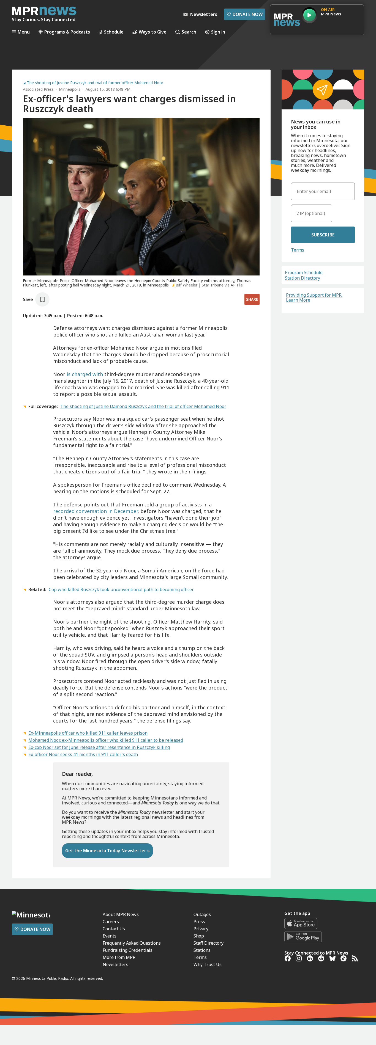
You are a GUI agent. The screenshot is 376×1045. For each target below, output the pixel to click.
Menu (24, 31)
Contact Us (114, 929)
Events (109, 936)
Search (189, 31)
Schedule (114, 31)
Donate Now (245, 14)
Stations (202, 950)
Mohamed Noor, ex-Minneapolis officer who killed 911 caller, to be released (105, 740)
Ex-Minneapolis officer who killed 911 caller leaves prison (88, 733)
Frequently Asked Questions (132, 943)
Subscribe (322, 235)
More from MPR (119, 957)
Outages (202, 914)
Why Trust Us (208, 964)
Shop (199, 936)
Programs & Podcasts (67, 31)
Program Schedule (304, 272)
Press (199, 922)
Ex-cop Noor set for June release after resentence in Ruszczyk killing (99, 747)
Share (252, 299)
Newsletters (115, 964)
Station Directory (302, 277)
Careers (111, 922)
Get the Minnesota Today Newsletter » (107, 851)
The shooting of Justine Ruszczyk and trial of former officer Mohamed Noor (95, 83)
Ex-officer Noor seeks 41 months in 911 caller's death (83, 754)
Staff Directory (209, 943)
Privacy (201, 929)
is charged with (85, 374)
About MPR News (121, 914)
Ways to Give (153, 31)
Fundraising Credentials (127, 950)
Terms (297, 250)
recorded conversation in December (95, 511)
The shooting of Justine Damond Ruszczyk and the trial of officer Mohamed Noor (143, 406)
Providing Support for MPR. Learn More (314, 297)
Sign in (218, 31)
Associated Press (38, 89)
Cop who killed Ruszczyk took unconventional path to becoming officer (121, 589)
